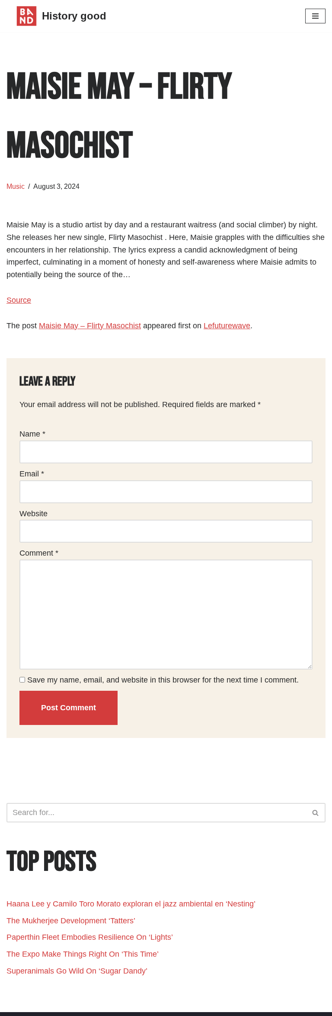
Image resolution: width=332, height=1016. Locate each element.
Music (15, 186)
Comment (38, 553)
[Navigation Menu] (315, 16)
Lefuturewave (227, 325)
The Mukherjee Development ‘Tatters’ (71, 920)
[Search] (316, 812)
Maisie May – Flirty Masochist (90, 325)
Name (32, 434)
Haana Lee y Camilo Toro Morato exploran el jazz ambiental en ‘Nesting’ (130, 904)
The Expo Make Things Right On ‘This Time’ (82, 954)
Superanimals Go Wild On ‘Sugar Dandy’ (76, 971)
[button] (315, 812)
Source (18, 300)
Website (33, 513)
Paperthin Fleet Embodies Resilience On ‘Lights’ (89, 937)
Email (31, 473)
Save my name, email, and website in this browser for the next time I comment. (163, 680)
